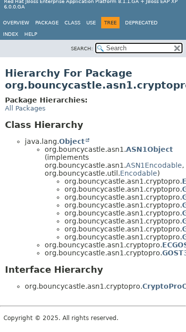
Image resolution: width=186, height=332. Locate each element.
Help (30, 34)
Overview (16, 22)
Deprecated (141, 22)
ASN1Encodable (154, 165)
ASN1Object (149, 149)
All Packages (25, 108)
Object (72, 141)
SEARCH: (82, 48)
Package (47, 22)
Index (10, 34)
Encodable (138, 173)
